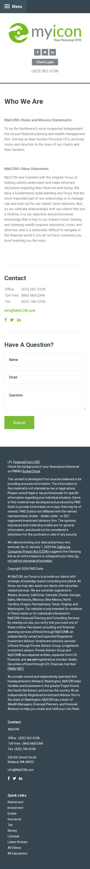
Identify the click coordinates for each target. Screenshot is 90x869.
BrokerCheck (31, 471)
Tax (10, 825)
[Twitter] (14, 778)
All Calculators (17, 853)
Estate (12, 813)
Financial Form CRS (26, 462)
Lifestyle (13, 836)
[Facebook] (9, 778)
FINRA (12, 668)
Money (12, 830)
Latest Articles (18, 842)
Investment (15, 808)
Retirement (15, 802)
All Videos (14, 847)
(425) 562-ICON (45, 71)
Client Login (45, 62)
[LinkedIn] (20, 778)
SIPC (20, 668)
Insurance (14, 819)
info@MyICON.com (19, 310)
